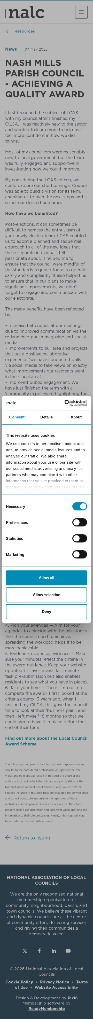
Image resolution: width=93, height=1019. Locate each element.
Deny (46, 611)
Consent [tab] (17, 417)
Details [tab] (46, 417)
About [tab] (76, 417)
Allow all (46, 577)
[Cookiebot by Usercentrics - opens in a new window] (65, 403)
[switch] (79, 522)
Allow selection (46, 595)
